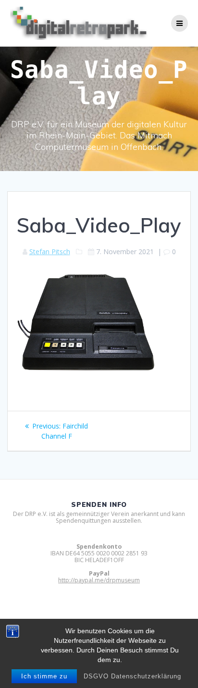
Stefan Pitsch (49, 251)
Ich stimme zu (44, 676)
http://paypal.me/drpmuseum (99, 580)
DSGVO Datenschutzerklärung (132, 676)
